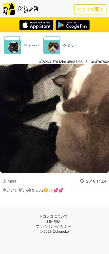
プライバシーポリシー (53, 226)
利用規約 (53, 221)
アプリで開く (90, 9)
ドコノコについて (53, 216)
